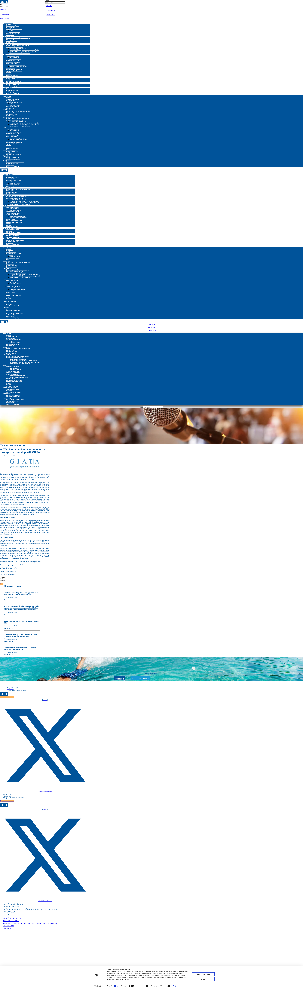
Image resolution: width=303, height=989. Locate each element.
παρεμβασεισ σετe (11, 41)
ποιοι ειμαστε (8, 23)
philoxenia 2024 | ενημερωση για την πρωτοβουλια (24, 50)
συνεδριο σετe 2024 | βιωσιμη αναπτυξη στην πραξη (24, 51)
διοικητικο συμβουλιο (12, 26)
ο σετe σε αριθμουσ (12, 63)
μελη (5, 54)
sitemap (7, 914)
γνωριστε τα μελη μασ (12, 60)
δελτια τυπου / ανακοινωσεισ (15, 89)
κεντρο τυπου (8, 87)
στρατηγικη (7, 36)
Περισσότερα (7, 599)
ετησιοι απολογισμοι (12, 33)
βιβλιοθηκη (7, 83)
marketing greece (14, 32)
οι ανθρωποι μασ (11, 27)
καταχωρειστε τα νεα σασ (14, 69)
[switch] (131, 986)
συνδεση (8, 74)
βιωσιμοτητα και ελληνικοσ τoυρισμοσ (17, 45)
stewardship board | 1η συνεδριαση (19, 53)
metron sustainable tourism (14, 47)
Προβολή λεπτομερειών (179, 986)
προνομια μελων (14, 57)
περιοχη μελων (10, 68)
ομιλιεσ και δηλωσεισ (12, 90)
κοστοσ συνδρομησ (15, 59)
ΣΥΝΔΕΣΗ (49, 6)
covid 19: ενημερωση (12, 93)
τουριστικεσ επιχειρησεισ (17, 65)
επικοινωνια (9, 912)
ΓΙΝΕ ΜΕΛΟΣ (51, 10)
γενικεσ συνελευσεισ (12, 78)
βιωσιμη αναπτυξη (11, 42)
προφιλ (8, 24)
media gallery (10, 92)
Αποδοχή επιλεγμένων (203, 974)
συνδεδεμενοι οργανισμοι (14, 29)
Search (47, 0)
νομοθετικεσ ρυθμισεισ (13, 86)
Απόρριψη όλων (203, 979)
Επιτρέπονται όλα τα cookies (203, 969)
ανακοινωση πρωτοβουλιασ (17, 48)
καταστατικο (10, 35)
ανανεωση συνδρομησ (12, 75)
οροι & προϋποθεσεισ (14, 904)
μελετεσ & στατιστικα (12, 84)
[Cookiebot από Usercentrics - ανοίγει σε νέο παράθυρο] (97, 986)
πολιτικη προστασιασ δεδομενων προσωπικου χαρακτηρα (31, 909)
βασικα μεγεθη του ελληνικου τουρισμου (18, 38)
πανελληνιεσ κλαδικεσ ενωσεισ (18, 66)
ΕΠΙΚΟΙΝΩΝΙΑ (51, 15)
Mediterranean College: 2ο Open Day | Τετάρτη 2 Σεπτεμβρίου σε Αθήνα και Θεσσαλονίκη (21, 593)
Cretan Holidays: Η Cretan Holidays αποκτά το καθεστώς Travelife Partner (20, 648)
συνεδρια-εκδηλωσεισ (10, 77)
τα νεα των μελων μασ (13, 62)
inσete (11, 30)
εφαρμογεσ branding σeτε (14, 71)
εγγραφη (8, 72)
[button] (24, 577)
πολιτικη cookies (11, 906)
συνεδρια (9, 80)
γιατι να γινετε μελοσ (12, 56)
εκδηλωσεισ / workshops (13, 81)
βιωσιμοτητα (8, 44)
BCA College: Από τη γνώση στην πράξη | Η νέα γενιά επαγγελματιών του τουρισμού (20, 635)
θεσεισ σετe (10, 39)
